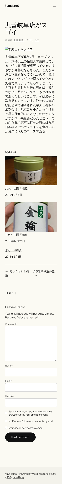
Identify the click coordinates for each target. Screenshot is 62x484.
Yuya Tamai (11, 473)
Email (8, 381)
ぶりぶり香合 (13, 250)
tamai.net (12, 5)
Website (9, 396)
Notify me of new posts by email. (25, 428)
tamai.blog (18, 477)
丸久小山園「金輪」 (17, 234)
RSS (9, 477)
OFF (37, 40)
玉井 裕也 (18, 40)
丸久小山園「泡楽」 (17, 188)
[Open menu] (55, 6)
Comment (11, 324)
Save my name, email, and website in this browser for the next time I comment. (30, 413)
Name (9, 365)
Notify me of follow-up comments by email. (31, 421)
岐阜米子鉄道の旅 (44, 271)
